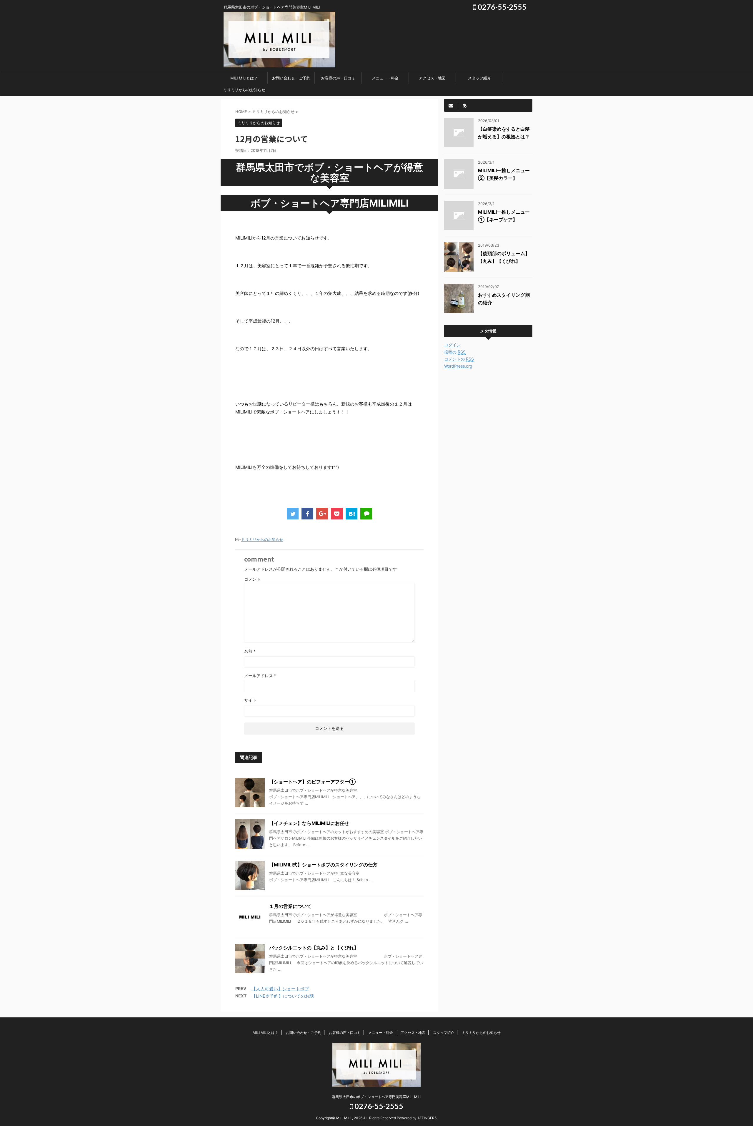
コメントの (459, 358)
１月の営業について (290, 906)
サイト (250, 699)
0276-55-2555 (501, 6)
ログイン (452, 344)
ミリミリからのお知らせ (244, 89)
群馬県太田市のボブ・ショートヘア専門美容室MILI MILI (376, 1097)
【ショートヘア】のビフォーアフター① (312, 782)
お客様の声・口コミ (338, 78)
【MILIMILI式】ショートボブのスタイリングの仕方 (323, 865)
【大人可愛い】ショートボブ (280, 989)
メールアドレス (260, 675)
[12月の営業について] (351, 513)
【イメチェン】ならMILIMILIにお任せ (309, 823)
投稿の (455, 351)
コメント (252, 579)
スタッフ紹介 (479, 78)
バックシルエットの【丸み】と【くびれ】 (314, 948)
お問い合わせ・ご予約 (291, 78)
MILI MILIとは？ (244, 78)
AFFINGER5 (427, 1118)
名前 (250, 651)
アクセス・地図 (432, 78)
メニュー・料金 (385, 78)
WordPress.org (458, 365)
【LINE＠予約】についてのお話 (282, 996)
